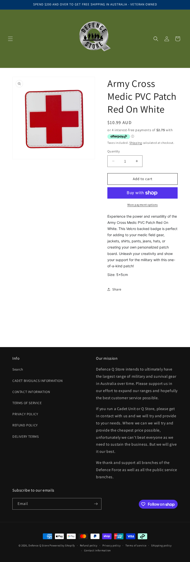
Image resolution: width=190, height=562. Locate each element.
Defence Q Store (38, 545)
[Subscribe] (95, 504)
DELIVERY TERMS (25, 436)
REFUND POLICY (25, 425)
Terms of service (135, 545)
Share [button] (116, 289)
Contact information (97, 550)
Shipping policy (161, 545)
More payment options (142, 205)
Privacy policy (111, 545)
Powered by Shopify (62, 545)
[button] (10, 38)
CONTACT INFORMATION (31, 392)
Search (17, 369)
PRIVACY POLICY (25, 414)
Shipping (135, 143)
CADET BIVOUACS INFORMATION (37, 380)
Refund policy (88, 545)
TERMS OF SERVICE (27, 403)
